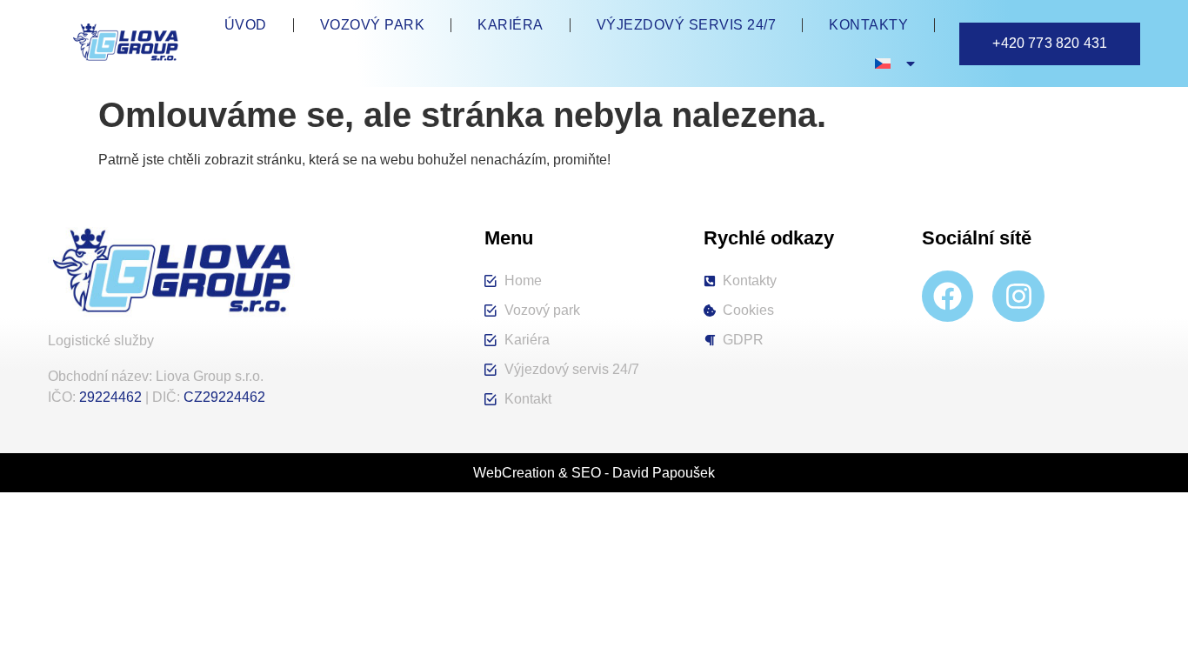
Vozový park (372, 24)
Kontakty (868, 24)
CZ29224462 (224, 397)
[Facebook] (947, 296)
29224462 (110, 397)
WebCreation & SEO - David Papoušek (594, 472)
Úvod (245, 24)
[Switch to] (896, 63)
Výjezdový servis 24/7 (687, 24)
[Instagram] (1018, 296)
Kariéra (510, 24)
